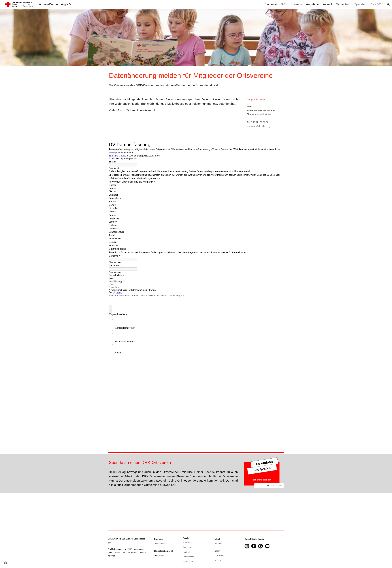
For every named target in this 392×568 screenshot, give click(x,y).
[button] (388, 4)
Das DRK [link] (376, 4)
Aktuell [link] (327, 4)
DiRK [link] (284, 4)
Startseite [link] (270, 4)
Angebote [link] (312, 4)
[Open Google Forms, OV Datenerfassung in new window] (279, 144)
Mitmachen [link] (343, 4)
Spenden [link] (360, 4)
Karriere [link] (297, 4)
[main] (196, 79)
